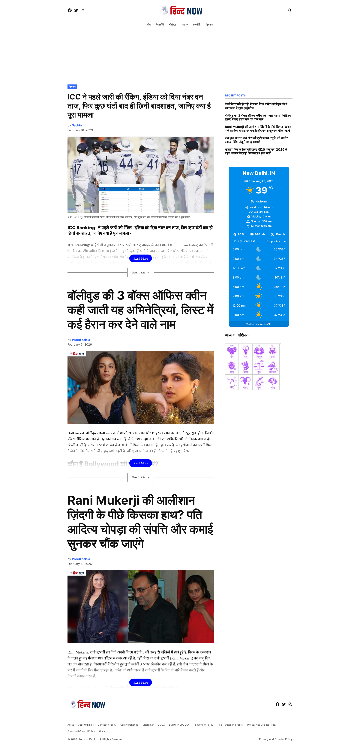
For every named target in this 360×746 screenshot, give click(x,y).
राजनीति (196, 24)
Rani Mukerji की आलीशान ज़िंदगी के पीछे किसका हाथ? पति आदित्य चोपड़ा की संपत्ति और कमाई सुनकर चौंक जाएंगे (140, 521)
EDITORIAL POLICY (179, 724)
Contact (103, 731)
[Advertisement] (180, 55)
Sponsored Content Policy (81, 731)
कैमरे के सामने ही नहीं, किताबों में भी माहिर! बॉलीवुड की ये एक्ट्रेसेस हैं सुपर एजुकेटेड (256, 106)
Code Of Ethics (86, 724)
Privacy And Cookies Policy (261, 724)
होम (149, 24)
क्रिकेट (209, 24)
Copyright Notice (129, 724)
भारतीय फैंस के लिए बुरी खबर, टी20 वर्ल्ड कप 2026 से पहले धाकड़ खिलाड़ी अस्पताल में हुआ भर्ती (256, 151)
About (71, 724)
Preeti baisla (81, 340)
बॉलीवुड (172, 24)
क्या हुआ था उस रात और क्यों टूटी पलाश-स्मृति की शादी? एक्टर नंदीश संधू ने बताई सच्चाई (256, 140)
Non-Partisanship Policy (230, 724)
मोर (183, 24)
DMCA (161, 724)
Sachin (77, 125)
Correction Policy (107, 724)
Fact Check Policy (203, 724)
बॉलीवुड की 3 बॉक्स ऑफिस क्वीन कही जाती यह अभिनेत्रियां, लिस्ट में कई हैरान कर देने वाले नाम (140, 309)
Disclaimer (148, 724)
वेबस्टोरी (160, 24)
